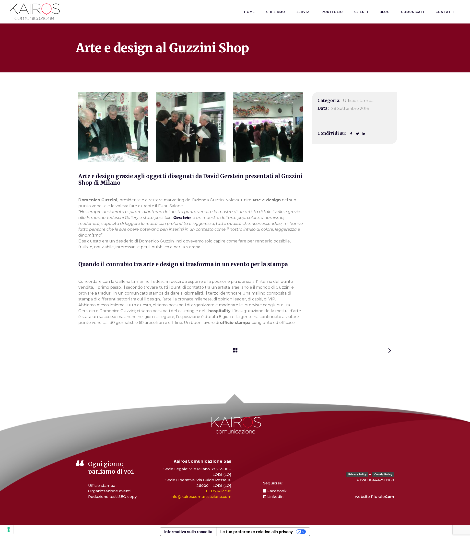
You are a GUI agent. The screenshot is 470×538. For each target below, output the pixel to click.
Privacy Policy (357, 474)
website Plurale (374, 496)
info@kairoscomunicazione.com (201, 496)
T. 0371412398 (218, 491)
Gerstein (182, 217)
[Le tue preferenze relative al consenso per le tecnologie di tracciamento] (8, 529)
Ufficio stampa (358, 100)
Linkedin (274, 496)
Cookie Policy (383, 474)
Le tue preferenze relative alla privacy (256, 531)
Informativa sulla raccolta (188, 531)
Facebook (276, 491)
